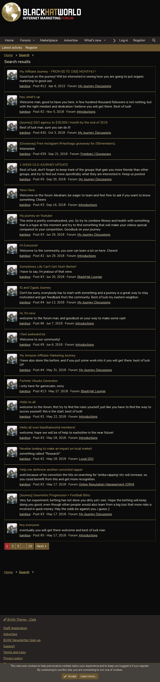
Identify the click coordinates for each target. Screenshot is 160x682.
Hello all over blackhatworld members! (47, 427)
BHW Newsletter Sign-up (22, 640)
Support (9, 646)
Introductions (86, 112)
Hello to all (28, 402)
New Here (27, 190)
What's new (92, 40)
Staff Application (15, 628)
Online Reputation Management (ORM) (106, 484)
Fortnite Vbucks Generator (39, 381)
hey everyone (29, 525)
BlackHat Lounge (89, 277)
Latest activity (12, 48)
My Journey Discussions (94, 86)
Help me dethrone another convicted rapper (51, 469)
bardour (25, 86)
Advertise (71, 40)
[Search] (153, 40)
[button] (34, 40)
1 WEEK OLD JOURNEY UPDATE (44, 164)
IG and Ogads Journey (35, 287)
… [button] (23, 546)
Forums (25, 40)
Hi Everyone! (29, 245)
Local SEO (86, 459)
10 (30, 546)
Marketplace (49, 40)
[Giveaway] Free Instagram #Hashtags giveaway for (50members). (68, 143)
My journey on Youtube (36, 215)
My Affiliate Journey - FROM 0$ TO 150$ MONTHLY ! (58, 71)
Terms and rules (14, 652)
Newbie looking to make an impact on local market (56, 448)
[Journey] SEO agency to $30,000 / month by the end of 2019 (64, 122)
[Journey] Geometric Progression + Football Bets (55, 495)
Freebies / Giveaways (95, 154)
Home (9, 40)
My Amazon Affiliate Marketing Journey (47, 355)
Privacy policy (13, 658)
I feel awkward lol (32, 334)
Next (40, 546)
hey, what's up (30, 97)
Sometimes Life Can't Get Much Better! (48, 266)
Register (31, 48)
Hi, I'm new (27, 313)
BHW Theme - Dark (21, 620)
